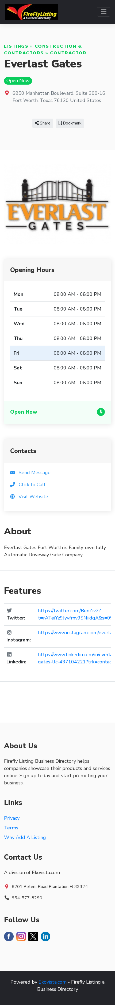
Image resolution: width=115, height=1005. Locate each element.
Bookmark (71, 123)
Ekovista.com (53, 982)
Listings (16, 46)
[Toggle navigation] (103, 12)
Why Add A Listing (25, 837)
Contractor (68, 53)
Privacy (12, 818)
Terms (11, 828)
